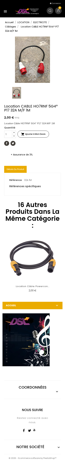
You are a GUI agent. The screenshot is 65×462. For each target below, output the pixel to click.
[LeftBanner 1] (26, 339)
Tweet (13, 143)
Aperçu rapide (33, 265)
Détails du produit (15, 169)
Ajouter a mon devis (33, 134)
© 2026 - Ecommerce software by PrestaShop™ (32, 458)
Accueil (11, 305)
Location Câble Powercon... (32, 286)
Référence (15, 180)
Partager (6, 143)
